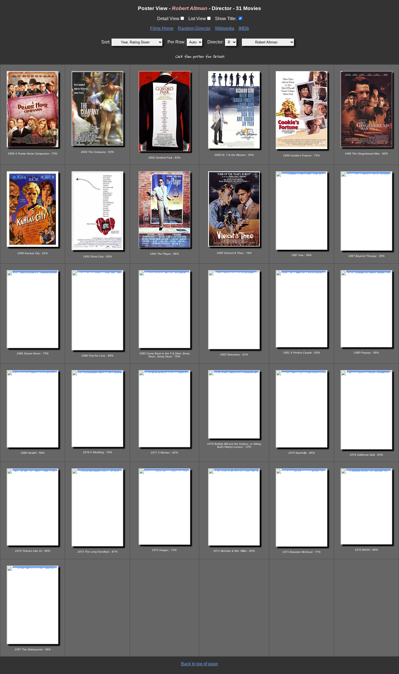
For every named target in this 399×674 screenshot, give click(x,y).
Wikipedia (224, 28)
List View (197, 18)
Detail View (168, 18)
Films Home (161, 28)
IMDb (244, 28)
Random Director (194, 28)
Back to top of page (199, 664)
